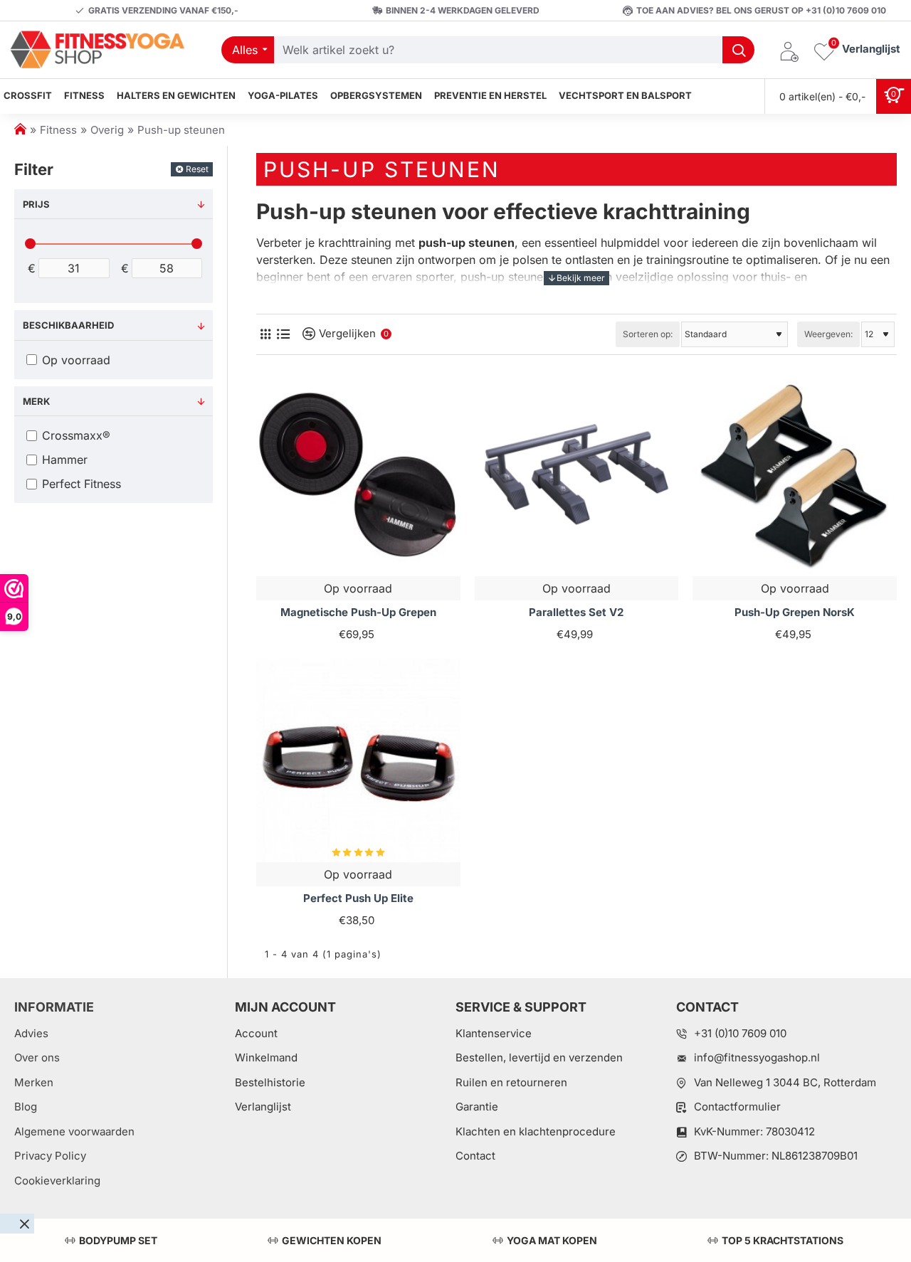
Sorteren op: (648, 334)
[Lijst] (283, 334)
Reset (197, 169)
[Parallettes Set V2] (577, 475)
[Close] (24, 1224)
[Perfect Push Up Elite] (358, 761)
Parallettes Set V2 (576, 612)
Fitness (58, 130)
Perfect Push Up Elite (358, 898)
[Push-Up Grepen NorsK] (795, 475)
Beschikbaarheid (68, 325)
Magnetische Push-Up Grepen (358, 612)
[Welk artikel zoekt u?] (738, 49)
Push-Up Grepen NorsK (794, 612)
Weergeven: (828, 334)
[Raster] (265, 334)
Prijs (36, 204)
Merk (36, 401)
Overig (107, 130)
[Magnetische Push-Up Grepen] (358, 475)
